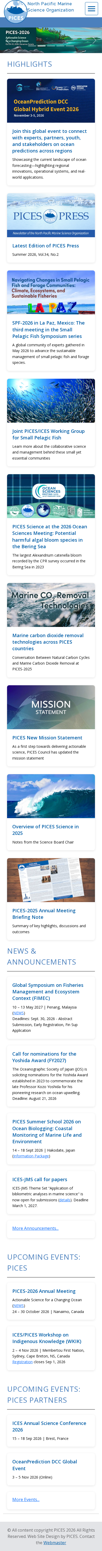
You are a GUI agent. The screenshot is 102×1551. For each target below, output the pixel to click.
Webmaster (54, 1543)
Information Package (31, 1155)
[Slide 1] (32, 46)
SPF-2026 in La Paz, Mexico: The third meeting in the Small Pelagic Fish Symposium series (48, 329)
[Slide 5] (70, 46)
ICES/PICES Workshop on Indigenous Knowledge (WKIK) (46, 1338)
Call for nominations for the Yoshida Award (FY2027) (44, 1057)
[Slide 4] (60, 46)
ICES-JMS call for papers (39, 1179)
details (64, 1199)
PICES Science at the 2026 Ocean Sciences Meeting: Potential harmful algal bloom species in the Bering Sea (49, 536)
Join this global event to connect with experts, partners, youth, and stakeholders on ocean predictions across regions (49, 141)
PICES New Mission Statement (47, 737)
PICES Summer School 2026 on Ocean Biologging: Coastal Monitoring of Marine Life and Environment (47, 1131)
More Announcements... (35, 1228)
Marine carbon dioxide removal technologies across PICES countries (48, 642)
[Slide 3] (51, 46)
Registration (22, 1361)
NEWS (18, 1012)
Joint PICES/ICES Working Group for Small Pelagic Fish (48, 434)
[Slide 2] (42, 46)
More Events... (25, 1499)
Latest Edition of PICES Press (45, 245)
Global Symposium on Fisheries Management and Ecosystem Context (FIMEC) (47, 991)
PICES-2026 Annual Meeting (44, 1291)
